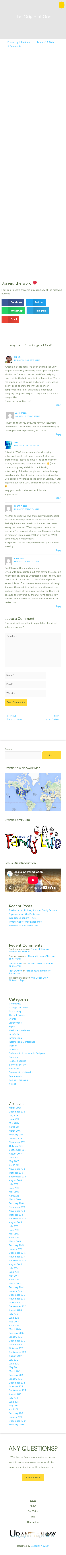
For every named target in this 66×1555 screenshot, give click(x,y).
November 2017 (17, 1142)
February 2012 (16, 1375)
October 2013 (16, 1302)
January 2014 (16, 1291)
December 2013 (17, 1294)
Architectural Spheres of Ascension (30, 972)
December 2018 (17, 1111)
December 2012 (17, 1340)
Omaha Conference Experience (25, 921)
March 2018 (15, 1130)
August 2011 (15, 1394)
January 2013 (15, 1337)
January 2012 (15, 1379)
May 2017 (14, 1161)
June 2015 (14, 1230)
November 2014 (17, 1256)
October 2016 (16, 1172)
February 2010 (16, 1424)
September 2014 (18, 1260)
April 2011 (13, 1409)
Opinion (13, 1045)
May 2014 (14, 1275)
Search (8, 749)
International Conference (22, 1041)
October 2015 (16, 1214)
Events (12, 1019)
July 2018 (13, 1115)
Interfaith (14, 1034)
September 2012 (17, 1352)
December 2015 (17, 1207)
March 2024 (15, 1107)
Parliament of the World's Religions (27, 1053)
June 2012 (14, 1363)
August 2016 (15, 1180)
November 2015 (17, 1211)
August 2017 (15, 1153)
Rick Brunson (15, 970)
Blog (33, 1516)
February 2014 (16, 1287)
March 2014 (15, 1283)
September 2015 (18, 1218)
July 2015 (13, 1226)
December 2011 (17, 1382)
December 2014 (17, 1252)
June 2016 (14, 1188)
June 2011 (14, 1401)
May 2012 (14, 1367)
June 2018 (14, 1119)
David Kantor (15, 963)
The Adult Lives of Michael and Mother (29, 950)
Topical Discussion (18, 1080)
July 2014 (14, 1268)
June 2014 (14, 1272)
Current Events (17, 1015)
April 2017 (14, 1165)
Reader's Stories (17, 1061)
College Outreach (18, 1007)
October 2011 (16, 1386)
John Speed (19, 558)
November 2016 (17, 1169)
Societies (14, 1068)
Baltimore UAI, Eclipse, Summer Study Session (33, 910)
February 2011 (16, 1413)
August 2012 (15, 1356)
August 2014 (15, 1264)
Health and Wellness (19, 1030)
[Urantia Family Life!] (33, 839)
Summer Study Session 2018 (24, 925)
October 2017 (16, 1146)
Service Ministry (17, 1064)
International (15, 1038)
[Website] (25, 694)
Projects (13, 1057)
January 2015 (15, 1249)
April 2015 (14, 1237)
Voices (12, 1083)
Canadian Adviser (40, 1546)
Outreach (14, 1049)
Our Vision (33, 1511)
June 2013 (14, 1317)
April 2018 (14, 1127)
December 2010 (17, 1421)
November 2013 (17, 1298)
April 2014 (14, 1279)
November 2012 (17, 1344)
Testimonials (15, 1076)
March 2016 (15, 1199)
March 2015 (15, 1241)
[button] (61, 5)
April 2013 (14, 1325)
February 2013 (16, 1333)
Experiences (15, 1022)
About (33, 1506)
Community (15, 1011)
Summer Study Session (21, 1072)
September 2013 (18, 1306)
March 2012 (15, 1371)
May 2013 (14, 1321)
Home (33, 1500)
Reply (58, 405)
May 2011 (13, 1405)
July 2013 (13, 1314)
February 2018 (16, 1134)
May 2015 (14, 1234)
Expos (12, 1026)
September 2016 (18, 1176)
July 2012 (13, 1359)
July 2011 (13, 1398)
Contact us (33, 1522)
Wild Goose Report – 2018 (22, 918)
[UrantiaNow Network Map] (33, 792)
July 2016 (13, 1184)
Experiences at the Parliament (25, 914)
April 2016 (14, 1195)
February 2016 (16, 1203)
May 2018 (14, 1123)
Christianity (15, 1003)
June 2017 (14, 1157)
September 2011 (17, 1390)
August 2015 (15, 1222)
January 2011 (15, 1417)
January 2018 (15, 1138)
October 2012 (16, 1348)
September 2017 (18, 1150)
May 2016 (14, 1192)
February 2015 (16, 1245)
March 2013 (15, 1329)
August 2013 (15, 1310)
